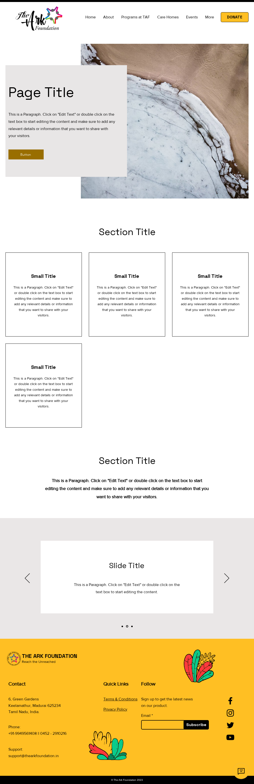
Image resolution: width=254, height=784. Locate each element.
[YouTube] (230, 737)
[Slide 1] (122, 626)
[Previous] (27, 578)
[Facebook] (230, 701)
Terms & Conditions (120, 699)
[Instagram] (230, 713)
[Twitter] (230, 725)
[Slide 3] (132, 626)
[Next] (226, 578)
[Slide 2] (127, 626)
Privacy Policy (115, 709)
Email (146, 716)
